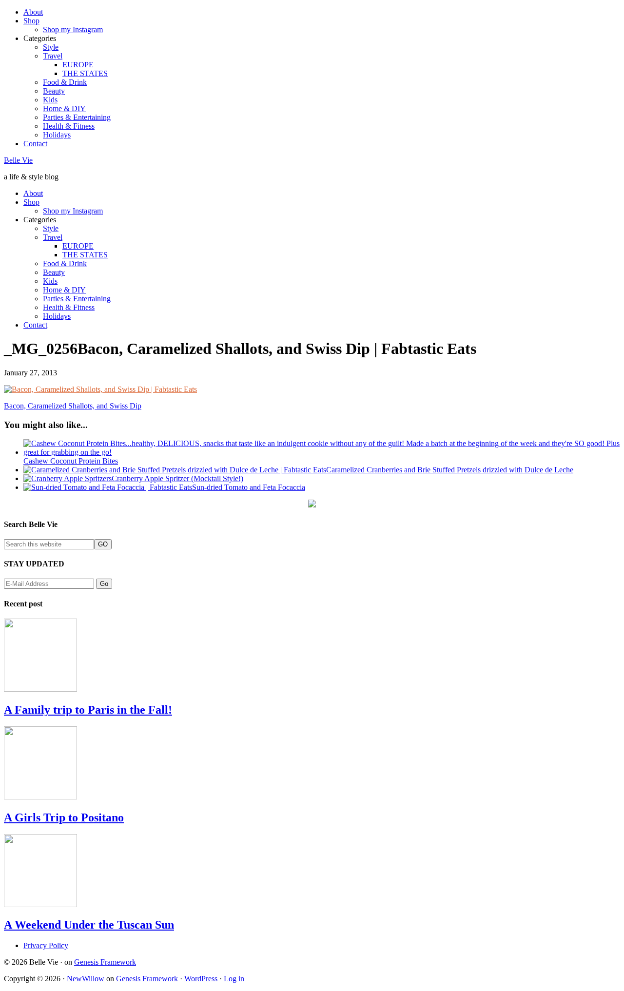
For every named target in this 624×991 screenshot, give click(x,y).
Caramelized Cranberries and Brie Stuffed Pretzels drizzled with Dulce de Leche (449, 470)
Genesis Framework (105, 962)
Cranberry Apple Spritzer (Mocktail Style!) (177, 478)
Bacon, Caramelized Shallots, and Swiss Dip (72, 406)
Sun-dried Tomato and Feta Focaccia (248, 487)
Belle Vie (18, 160)
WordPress (200, 978)
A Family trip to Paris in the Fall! (88, 709)
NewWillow (85, 978)
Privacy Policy (45, 945)
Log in (234, 978)
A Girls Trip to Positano (64, 817)
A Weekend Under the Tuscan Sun (89, 924)
